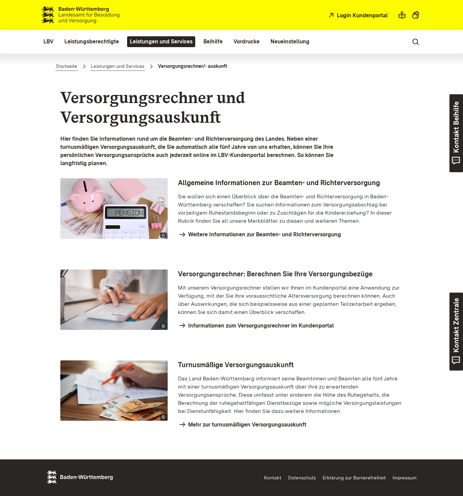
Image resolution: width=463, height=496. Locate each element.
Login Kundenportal (362, 15)
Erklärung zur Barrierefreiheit (354, 477)
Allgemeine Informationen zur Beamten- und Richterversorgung (279, 183)
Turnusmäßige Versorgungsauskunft (236, 365)
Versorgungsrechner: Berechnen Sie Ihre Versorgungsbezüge (275, 274)
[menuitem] (48, 41)
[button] (402, 15)
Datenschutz (302, 477)
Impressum (404, 477)
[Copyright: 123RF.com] (163, 235)
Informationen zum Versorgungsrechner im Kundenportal (260, 325)
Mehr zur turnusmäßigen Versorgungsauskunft (246, 424)
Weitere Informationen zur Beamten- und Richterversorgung (264, 234)
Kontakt (272, 477)
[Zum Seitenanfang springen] (445, 459)
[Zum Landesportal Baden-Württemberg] (91, 476)
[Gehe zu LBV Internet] (80, 14)
